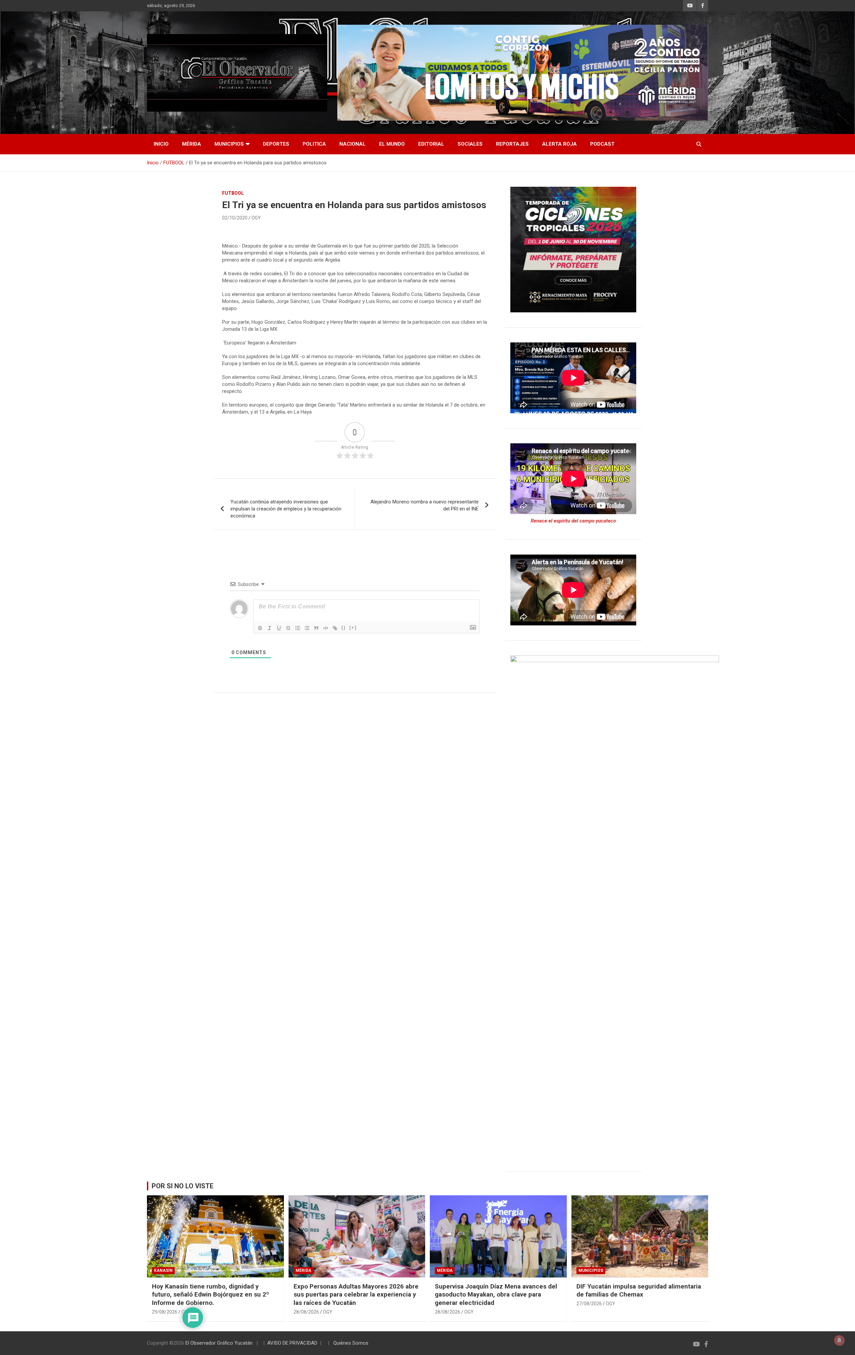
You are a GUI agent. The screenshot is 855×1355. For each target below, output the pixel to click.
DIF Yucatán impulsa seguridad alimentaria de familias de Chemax (638, 1291)
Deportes (276, 144)
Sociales (470, 144)
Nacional (352, 144)
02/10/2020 (234, 217)
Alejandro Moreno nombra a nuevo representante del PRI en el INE (424, 505)
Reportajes (512, 144)
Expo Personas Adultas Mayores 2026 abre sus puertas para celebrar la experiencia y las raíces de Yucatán (356, 1295)
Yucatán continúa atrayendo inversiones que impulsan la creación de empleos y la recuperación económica (285, 509)
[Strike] (288, 628)
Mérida (191, 144)
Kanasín (163, 1270)
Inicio (161, 144)
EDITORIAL (431, 144)
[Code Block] (325, 628)
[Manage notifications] (839, 1340)
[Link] (335, 628)
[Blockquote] (316, 628)
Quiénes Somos (350, 1343)
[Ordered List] (297, 628)
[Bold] (260, 628)
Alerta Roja (559, 144)
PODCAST (602, 144)
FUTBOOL (233, 193)
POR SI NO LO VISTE (182, 1186)
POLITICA (314, 144)
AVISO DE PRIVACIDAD (292, 1343)
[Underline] (279, 628)
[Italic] (269, 628)
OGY (256, 217)
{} (343, 627)
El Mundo (392, 144)
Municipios (229, 144)
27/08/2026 (589, 1303)
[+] (353, 627)
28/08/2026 (306, 1312)
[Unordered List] (307, 628)
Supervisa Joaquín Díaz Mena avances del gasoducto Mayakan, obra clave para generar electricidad (496, 1295)
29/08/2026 (164, 1312)
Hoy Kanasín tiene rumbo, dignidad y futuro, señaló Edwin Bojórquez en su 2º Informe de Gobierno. (210, 1295)
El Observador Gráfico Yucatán (218, 1343)
